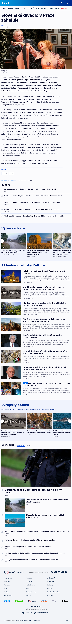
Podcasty (50, 585)
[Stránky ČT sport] (19, 601)
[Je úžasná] (36, 49)
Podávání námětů (31, 592)
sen (2, 25)
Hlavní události (8, 8)
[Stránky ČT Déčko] (44, 601)
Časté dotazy (8, 595)
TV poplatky (29, 581)
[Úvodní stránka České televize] (14, 572)
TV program (8, 578)
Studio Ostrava (30, 585)
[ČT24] (5, 3)
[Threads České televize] (66, 572)
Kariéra (49, 588)
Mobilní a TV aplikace (53, 592)
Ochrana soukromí (26, 620)
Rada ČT (6, 588)
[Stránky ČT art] (54, 601)
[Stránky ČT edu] (65, 601)
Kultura (5, 173)
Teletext (7, 585)
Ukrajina (17, 8)
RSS (67, 620)
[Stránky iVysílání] (32, 601)
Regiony (43, 8)
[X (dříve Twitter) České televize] (62, 572)
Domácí (31, 8)
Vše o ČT (28, 595)
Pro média (29, 578)
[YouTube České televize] (59, 572)
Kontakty (50, 595)
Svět (37, 8)
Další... (51, 8)
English (17, 620)
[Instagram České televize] (52, 572)
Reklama (7, 581)
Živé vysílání (51, 578)
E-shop (6, 592)
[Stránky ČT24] (7, 601)
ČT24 (11, 173)
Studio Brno (50, 581)
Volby (24, 8)
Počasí (28, 588)
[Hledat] (61, 3)
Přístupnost (36, 620)
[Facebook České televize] (55, 572)
